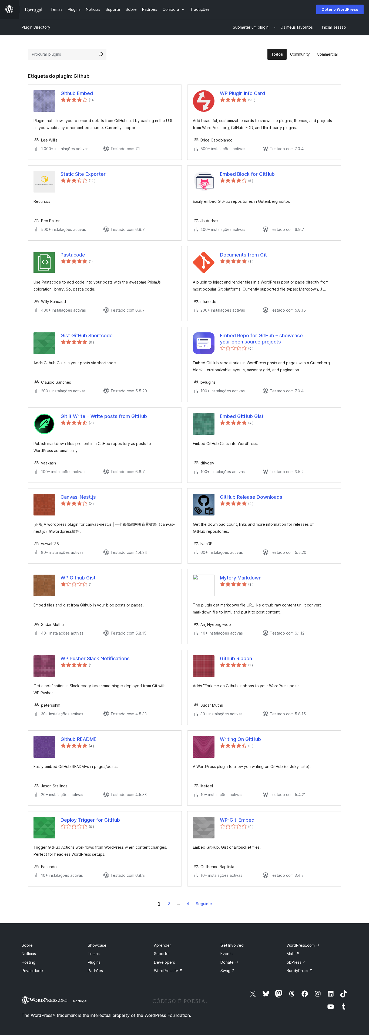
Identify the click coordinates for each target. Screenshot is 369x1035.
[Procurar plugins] (101, 54)
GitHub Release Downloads (251, 497)
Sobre (27, 945)
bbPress (296, 962)
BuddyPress (300, 970)
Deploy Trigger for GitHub (90, 820)
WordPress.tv (168, 970)
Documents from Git (243, 255)
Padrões (95, 970)
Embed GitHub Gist (242, 416)
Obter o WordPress (339, 9)
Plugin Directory (36, 27)
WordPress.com (303, 945)
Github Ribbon (236, 658)
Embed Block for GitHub (247, 174)
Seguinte (204, 903)
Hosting (28, 962)
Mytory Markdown (240, 578)
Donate (229, 962)
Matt (293, 953)
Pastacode (73, 255)
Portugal (80, 1001)
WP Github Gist (78, 578)
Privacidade (32, 970)
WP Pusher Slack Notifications (95, 658)
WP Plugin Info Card (242, 93)
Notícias (29, 953)
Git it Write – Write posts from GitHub (104, 416)
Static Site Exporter (83, 174)
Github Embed (77, 93)
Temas (94, 953)
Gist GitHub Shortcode (87, 335)
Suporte (161, 953)
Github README (78, 739)
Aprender (162, 945)
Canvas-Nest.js (78, 497)
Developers (164, 962)
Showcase (97, 945)
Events (226, 953)
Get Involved (232, 945)
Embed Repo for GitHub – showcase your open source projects (261, 339)
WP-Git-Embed (237, 820)
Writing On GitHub (240, 739)
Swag (227, 970)
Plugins (94, 962)
